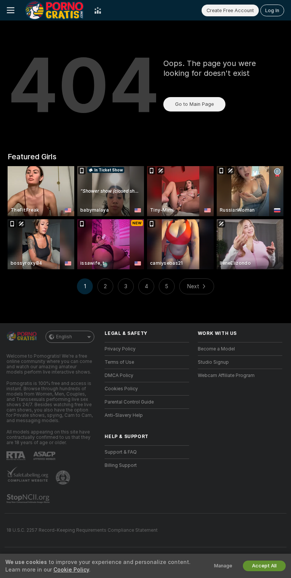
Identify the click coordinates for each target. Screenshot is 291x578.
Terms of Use (119, 362)
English (64, 336)
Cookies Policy (121, 388)
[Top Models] (98, 10)
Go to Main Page (194, 104)
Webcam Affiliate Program (226, 375)
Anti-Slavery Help (124, 415)
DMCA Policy (119, 375)
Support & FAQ (121, 452)
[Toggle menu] (10, 10)
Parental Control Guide (129, 402)
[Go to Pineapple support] (64, 477)
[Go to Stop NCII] (28, 498)
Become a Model (216, 349)
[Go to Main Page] (54, 10)
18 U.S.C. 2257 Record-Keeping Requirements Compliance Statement (82, 530)
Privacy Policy (120, 349)
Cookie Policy (71, 570)
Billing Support (121, 465)
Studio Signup (213, 362)
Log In (272, 10)
